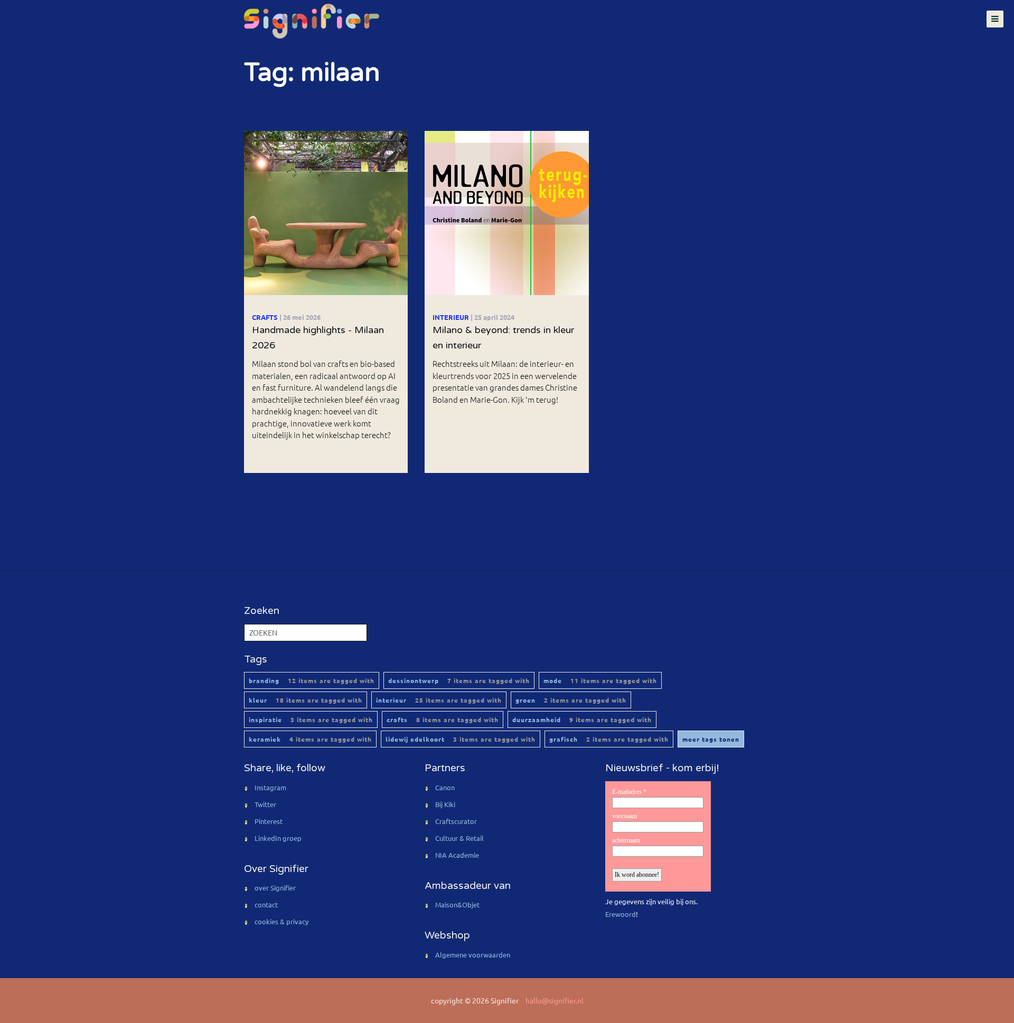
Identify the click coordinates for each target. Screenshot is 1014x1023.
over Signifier (275, 887)
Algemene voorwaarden (472, 954)
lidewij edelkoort (461, 739)
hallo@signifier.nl (554, 1000)
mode (600, 680)
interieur (439, 700)
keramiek (310, 739)
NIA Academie (457, 854)
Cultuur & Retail (459, 837)
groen (570, 700)
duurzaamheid (582, 719)
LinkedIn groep (278, 837)
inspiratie (311, 719)
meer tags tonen (710, 739)
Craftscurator (456, 821)
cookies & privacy (281, 921)
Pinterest (269, 821)
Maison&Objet (457, 904)
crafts (443, 719)
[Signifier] (310, 21)
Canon (445, 787)
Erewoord (620, 914)
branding (311, 680)
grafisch (609, 739)
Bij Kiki (445, 804)
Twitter (265, 804)
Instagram (270, 787)
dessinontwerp (459, 680)
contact (266, 904)
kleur (305, 700)
